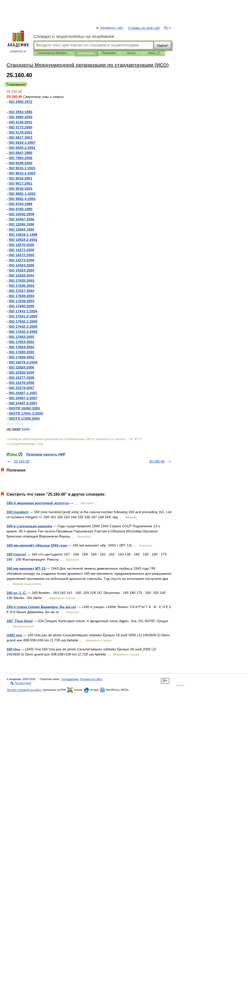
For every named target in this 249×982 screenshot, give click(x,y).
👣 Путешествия (20, 683)
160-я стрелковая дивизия (29, 526)
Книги (131, 53)
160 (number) (17, 512)
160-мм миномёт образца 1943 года (37, 545)
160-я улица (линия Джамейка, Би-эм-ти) (41, 607)
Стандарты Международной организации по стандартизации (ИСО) (53, 53)
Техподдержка (70, 679)
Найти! (162, 45)
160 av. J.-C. (17, 593)
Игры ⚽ (154, 53)
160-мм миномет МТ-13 (26, 568)
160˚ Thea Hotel (20, 621)
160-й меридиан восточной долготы (38, 503)
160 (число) (16, 554)
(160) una (14, 635)
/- (26, 413)
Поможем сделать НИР (45, 454)
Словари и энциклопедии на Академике (73, 36)
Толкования (85, 53)
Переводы (109, 53)
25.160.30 (21, 461)
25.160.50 (157, 461)
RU (166, 28)
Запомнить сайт (111, 28)
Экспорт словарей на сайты (24, 689)
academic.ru (18, 51)
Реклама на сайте (91, 679)
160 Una (13, 649)
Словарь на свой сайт (144, 28)
